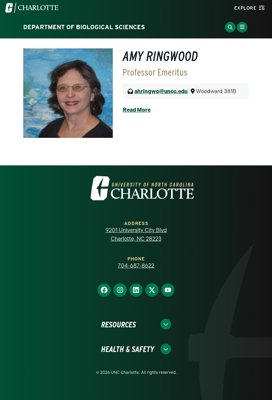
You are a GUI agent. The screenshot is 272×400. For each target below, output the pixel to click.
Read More (137, 110)
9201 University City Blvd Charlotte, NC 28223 (136, 234)
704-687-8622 (136, 265)
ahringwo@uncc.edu (160, 91)
